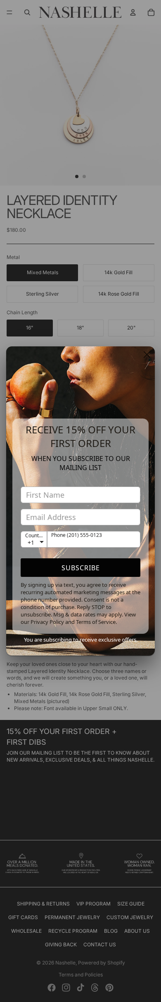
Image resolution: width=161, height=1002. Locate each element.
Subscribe (81, 567)
